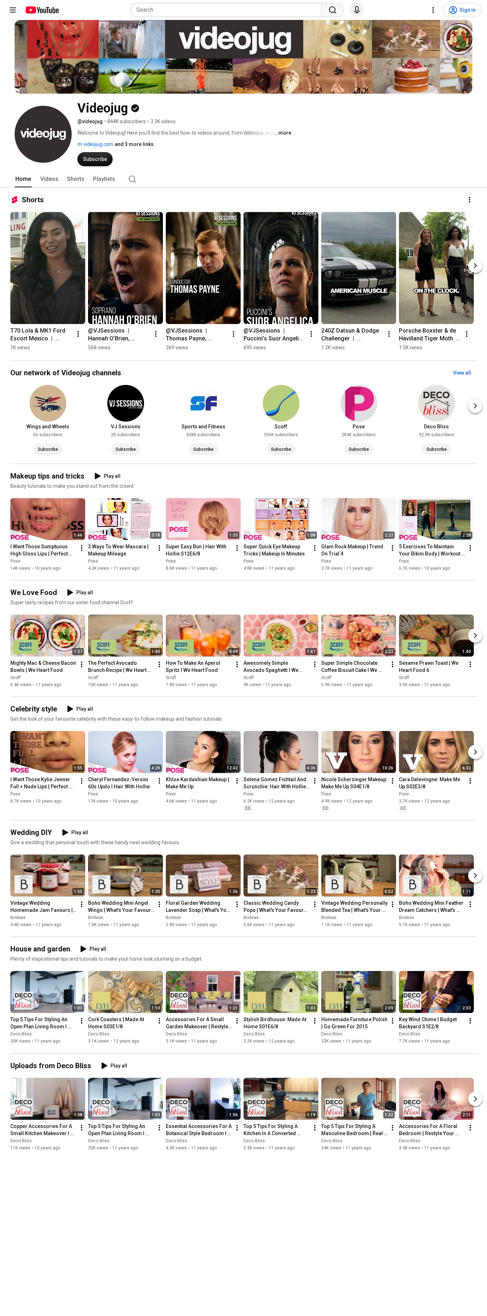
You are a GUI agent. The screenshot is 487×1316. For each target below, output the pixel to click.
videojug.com (97, 144)
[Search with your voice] (357, 10)
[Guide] (13, 10)
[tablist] (243, 179)
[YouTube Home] (42, 10)
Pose (15, 561)
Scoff (15, 677)
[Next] (475, 265)
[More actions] (469, 200)
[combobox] (228, 10)
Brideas (18, 917)
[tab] (23, 179)
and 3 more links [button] (134, 144)
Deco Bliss (21, 1034)
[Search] (332, 10)
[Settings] (433, 10)
